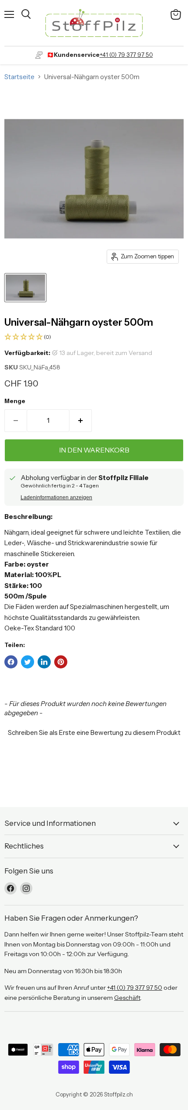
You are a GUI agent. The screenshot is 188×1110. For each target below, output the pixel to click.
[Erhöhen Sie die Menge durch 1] (81, 420)
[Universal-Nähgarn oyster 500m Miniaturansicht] (25, 288)
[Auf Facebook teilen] (10, 661)
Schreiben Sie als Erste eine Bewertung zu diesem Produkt (94, 732)
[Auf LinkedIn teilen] (44, 661)
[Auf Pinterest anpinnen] (60, 661)
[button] (94, 337)
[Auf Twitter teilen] (27, 661)
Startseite (19, 76)
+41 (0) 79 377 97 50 (126, 54)
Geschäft (127, 998)
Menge (14, 401)
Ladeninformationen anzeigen (56, 497)
